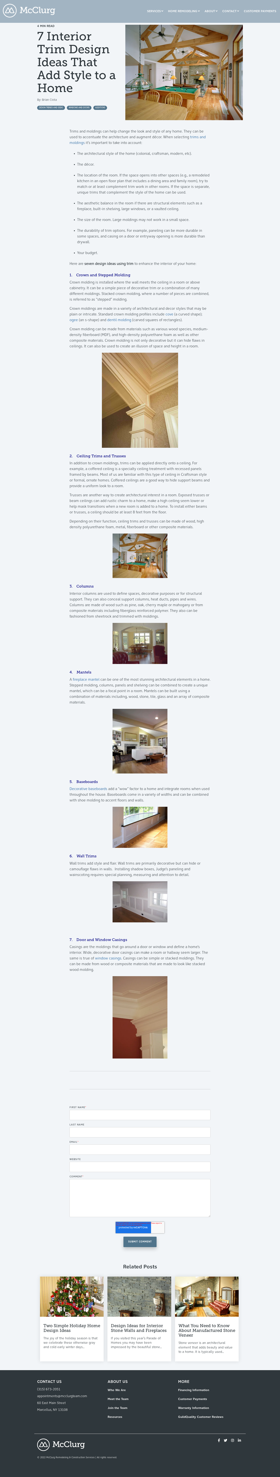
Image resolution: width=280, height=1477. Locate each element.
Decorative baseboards (88, 789)
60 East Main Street (51, 1403)
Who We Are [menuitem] (117, 1390)
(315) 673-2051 (48, 1389)
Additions (100, 108)
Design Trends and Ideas (51, 108)
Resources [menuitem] (115, 1417)
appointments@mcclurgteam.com (62, 1396)
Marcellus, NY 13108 (52, 1410)
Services (154, 11)
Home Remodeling (182, 11)
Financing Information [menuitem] (193, 1390)
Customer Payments (260, 11)
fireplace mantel (86, 680)
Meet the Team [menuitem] (118, 1399)
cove (169, 314)
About (210, 11)
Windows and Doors (79, 108)
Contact (229, 11)
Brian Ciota (49, 100)
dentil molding (119, 320)
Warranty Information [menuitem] (193, 1408)
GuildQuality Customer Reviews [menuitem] (200, 1417)
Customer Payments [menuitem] (192, 1399)
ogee (74, 320)
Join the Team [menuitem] (117, 1408)
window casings (108, 958)
